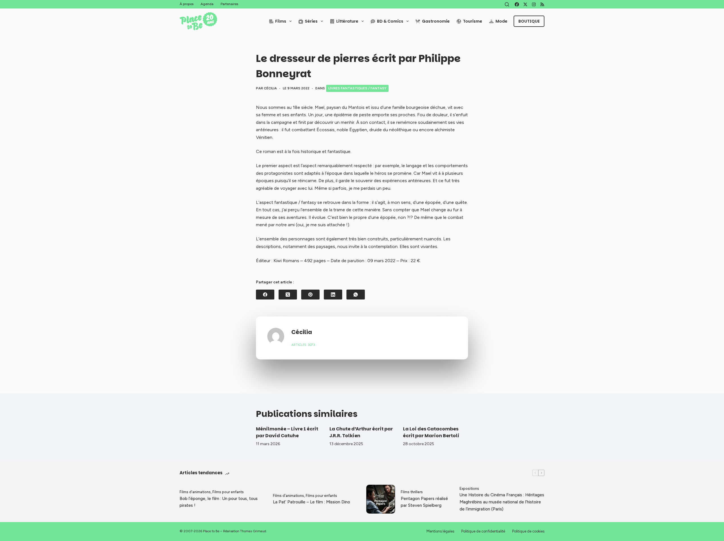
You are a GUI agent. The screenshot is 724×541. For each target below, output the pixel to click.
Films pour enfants (228, 492)
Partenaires (229, 4)
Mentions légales (440, 531)
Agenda (207, 4)
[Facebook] (517, 4)
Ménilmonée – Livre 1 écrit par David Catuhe (287, 432)
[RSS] (542, 4)
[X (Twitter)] (525, 4)
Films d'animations (195, 492)
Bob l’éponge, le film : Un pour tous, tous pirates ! (219, 502)
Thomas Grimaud (253, 531)
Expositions (469, 488)
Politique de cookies (528, 531)
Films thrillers (412, 492)
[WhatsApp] (355, 294)
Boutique (529, 21)
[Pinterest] (310, 294)
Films (280, 21)
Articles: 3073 (303, 345)
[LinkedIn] (333, 294)
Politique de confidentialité (483, 531)
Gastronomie (436, 21)
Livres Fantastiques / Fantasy (357, 88)
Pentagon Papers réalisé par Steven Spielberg (424, 502)
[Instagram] (534, 4)
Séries (311, 21)
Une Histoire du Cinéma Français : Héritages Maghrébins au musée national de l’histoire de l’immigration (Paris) (502, 502)
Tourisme (472, 21)
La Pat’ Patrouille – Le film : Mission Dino (311, 502)
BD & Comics (390, 21)
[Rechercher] (507, 4)
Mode (501, 21)
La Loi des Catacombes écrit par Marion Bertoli (431, 432)
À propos (186, 4)
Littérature (347, 21)
